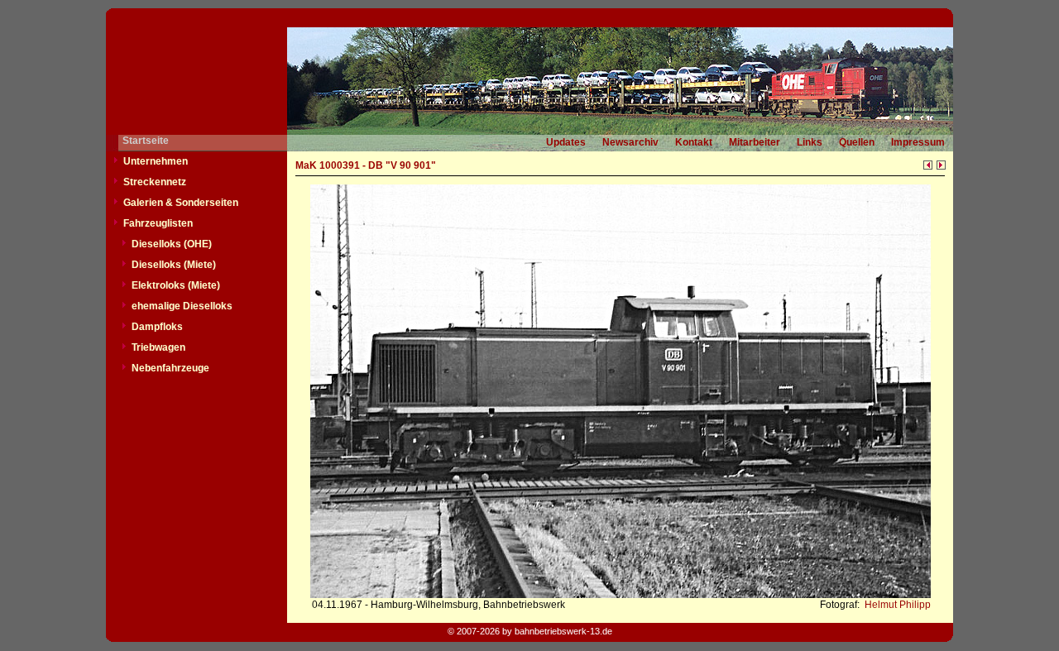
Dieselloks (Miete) (174, 264)
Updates (566, 142)
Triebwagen (158, 347)
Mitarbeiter (754, 142)
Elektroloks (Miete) (176, 285)
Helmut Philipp (896, 604)
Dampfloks (157, 327)
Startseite (145, 140)
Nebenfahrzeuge (170, 368)
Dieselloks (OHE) (172, 244)
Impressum (918, 142)
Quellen (857, 142)
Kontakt (693, 142)
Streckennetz (154, 182)
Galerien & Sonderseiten (180, 202)
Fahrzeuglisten (158, 223)
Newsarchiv (630, 142)
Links (809, 142)
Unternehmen (155, 161)
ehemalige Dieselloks (182, 306)
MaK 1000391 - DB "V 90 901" (365, 165)
